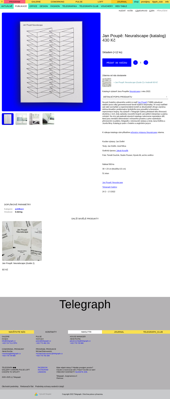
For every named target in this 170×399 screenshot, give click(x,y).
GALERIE (36, 2)
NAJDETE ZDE (81, 372)
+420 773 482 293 (43, 343)
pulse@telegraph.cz (43, 341)
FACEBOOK (43, 368)
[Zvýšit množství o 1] (135, 62)
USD (145, 11)
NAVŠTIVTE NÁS (17, 332)
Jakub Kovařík (122, 151)
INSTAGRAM (43, 370)
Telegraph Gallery (109, 187)
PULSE (79, 2)
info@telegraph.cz (9, 341)
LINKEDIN (42, 372)
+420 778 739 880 (9, 356)
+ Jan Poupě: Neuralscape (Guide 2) (136, 82)
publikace (19, 209)
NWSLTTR (86, 332)
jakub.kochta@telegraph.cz (80, 341)
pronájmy (145, 2)
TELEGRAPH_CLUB (153, 332)
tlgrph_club (157, 2)
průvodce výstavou (144, 132)
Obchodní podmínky (10, 386)
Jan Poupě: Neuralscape (112, 182)
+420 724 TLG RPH (9, 343)
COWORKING (57, 2)
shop (136, 2)
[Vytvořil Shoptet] (37, 394)
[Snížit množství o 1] (146, 62)
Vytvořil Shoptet (45, 394)
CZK (137, 11)
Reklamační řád (26, 386)
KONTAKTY (51, 332)
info (167, 2)
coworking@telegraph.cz (11, 353)
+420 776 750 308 (43, 356)
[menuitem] (7, 6)
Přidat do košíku (117, 63)
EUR (141, 11)
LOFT (100, 2)
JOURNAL (122, 2)
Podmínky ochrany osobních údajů (49, 386)
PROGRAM (14, 2)
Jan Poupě (142, 102)
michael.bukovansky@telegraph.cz (49, 353)
